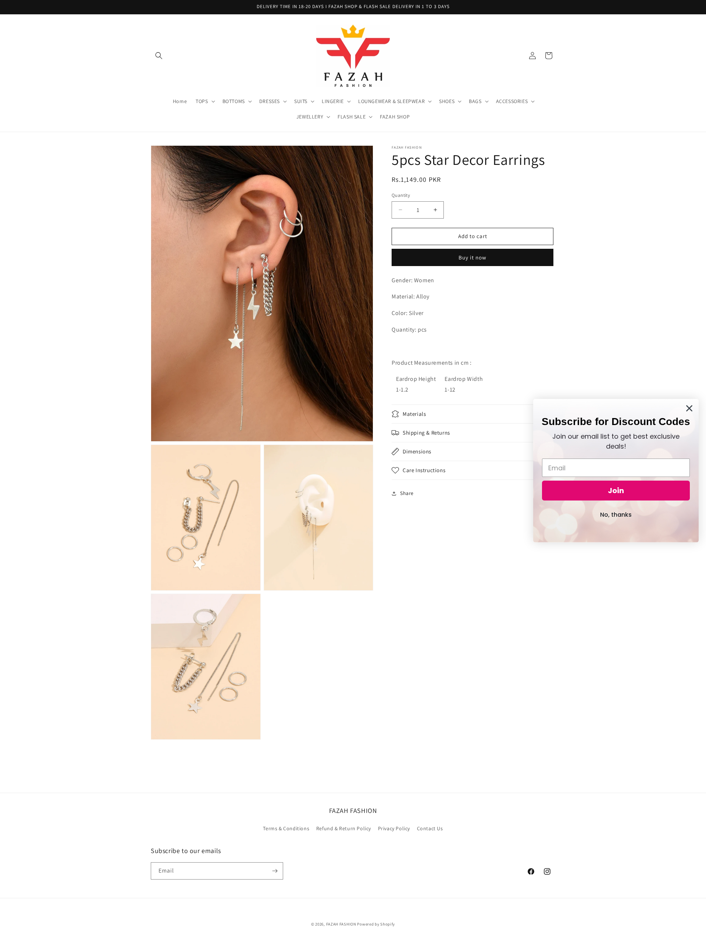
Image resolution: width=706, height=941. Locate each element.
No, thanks (616, 514)
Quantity (401, 195)
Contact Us (430, 828)
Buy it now (472, 257)
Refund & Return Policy (343, 828)
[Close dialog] (689, 408)
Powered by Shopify (376, 924)
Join (616, 490)
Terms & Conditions (286, 828)
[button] (159, 55)
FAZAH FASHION (341, 924)
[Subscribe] (275, 871)
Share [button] (407, 493)
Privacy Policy (394, 828)
